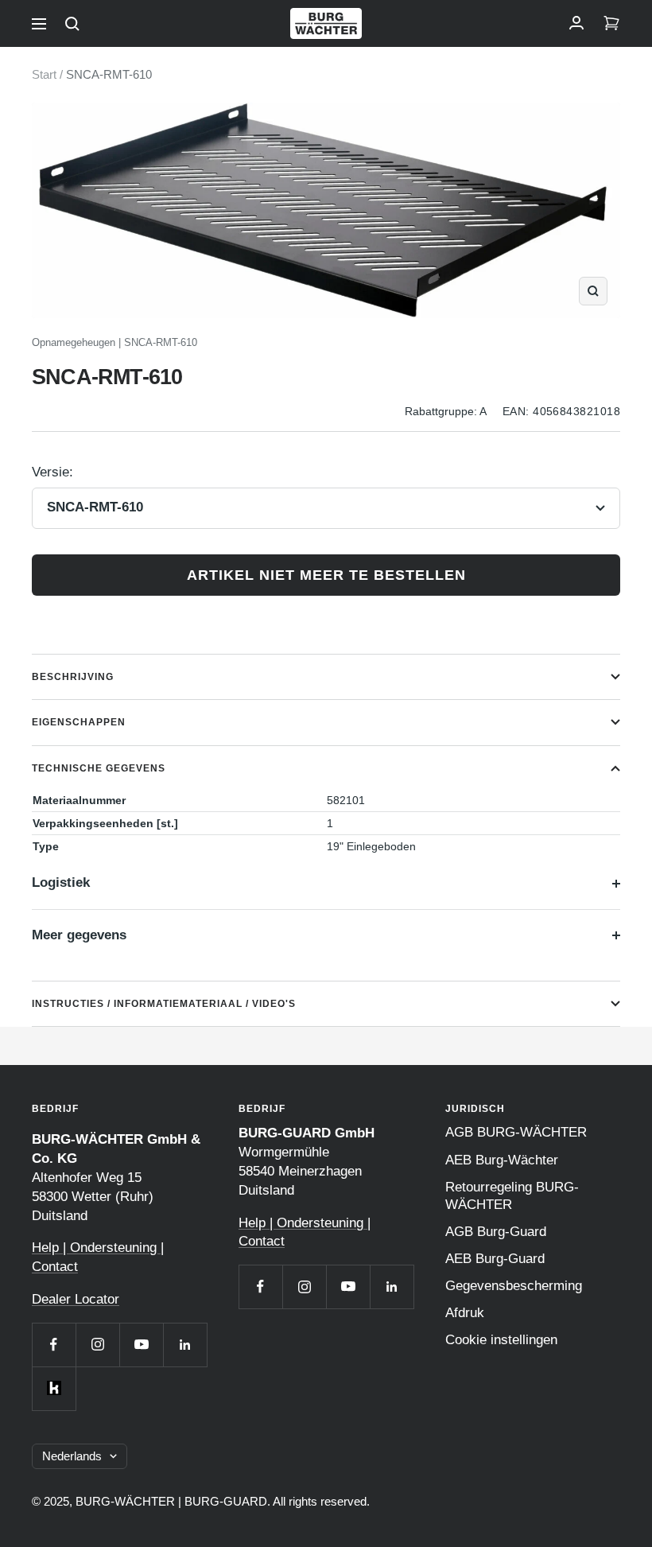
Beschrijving (73, 676)
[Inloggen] (576, 24)
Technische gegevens (98, 768)
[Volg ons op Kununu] (54, 1388)
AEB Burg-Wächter (501, 1160)
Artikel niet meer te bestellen (326, 575)
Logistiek (61, 882)
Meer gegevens (79, 935)
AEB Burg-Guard (495, 1258)
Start (44, 74)
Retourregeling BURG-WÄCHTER (512, 1196)
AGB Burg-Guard (495, 1231)
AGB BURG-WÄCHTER (516, 1132)
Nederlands (72, 1456)
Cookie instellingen (501, 1339)
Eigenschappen (79, 722)
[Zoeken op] (72, 24)
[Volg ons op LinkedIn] (185, 1344)
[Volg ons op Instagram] (97, 1344)
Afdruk (464, 1312)
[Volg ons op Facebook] (54, 1344)
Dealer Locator (75, 1299)
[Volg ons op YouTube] (141, 1344)
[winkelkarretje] (611, 24)
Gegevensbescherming (513, 1285)
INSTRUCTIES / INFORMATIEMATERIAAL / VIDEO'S (164, 1003)
